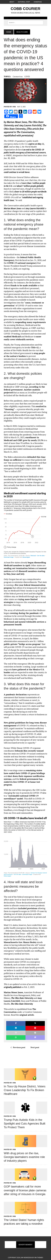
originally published (12, 987)
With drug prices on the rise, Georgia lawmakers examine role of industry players (24, 1157)
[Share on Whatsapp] (16, 1037)
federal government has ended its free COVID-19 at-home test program (23, 782)
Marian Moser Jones (17, 122)
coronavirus (18, 76)
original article (26, 1014)
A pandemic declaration (15, 694)
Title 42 (35, 347)
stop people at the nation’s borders (24, 354)
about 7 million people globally (30, 186)
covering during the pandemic (24, 613)
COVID (27, 76)
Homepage (38, 2)
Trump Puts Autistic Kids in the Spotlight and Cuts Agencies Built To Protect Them (24, 1123)
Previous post (19, 1047)
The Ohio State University (25, 127)
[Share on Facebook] (16, 1023)
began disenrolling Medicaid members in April (25, 564)
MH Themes (39, 1257)
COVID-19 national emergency (22, 263)
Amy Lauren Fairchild (30, 125)
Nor (14, 107)
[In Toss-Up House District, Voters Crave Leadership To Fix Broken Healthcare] (25, 1078)
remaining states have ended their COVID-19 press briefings (24, 772)
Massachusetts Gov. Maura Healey (20, 942)
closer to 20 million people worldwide (30, 191)
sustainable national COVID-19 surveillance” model (21, 797)
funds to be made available (24, 285)
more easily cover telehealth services (22, 338)
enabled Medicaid (12, 336)
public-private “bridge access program (22, 644)
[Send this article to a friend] (16, 1033)
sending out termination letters (19, 568)
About (11, 2)
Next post (34, 1047)
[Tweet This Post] (35, 1023)
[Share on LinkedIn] (16, 1028)
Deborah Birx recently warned (29, 750)
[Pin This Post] (35, 1028)
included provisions (27, 908)
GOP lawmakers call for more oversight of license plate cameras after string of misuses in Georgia (25, 1190)
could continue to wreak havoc (17, 172)
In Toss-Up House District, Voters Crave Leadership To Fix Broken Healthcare (24, 1090)
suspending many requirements (30, 322)
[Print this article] (35, 1033)
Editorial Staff (24, 2)
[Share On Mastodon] (35, 1037)
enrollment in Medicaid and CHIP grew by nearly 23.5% (23, 439)
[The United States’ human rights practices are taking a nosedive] (25, 1212)
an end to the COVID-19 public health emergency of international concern (25, 151)
